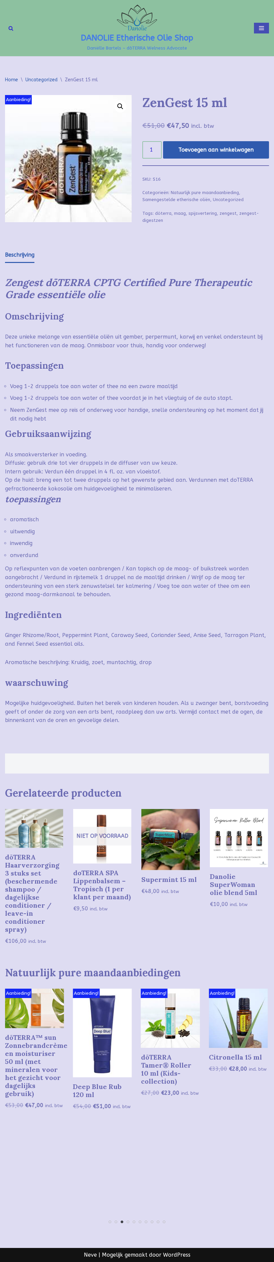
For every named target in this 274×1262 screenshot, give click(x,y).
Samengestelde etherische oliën (176, 199)
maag (180, 213)
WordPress (176, 1255)
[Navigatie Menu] (261, 28)
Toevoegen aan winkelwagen (216, 150)
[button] (120, 106)
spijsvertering (202, 213)
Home (11, 80)
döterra (163, 213)
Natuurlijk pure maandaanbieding (205, 192)
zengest (228, 213)
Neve (90, 1255)
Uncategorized (41, 80)
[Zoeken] (10, 28)
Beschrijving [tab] (19, 255)
